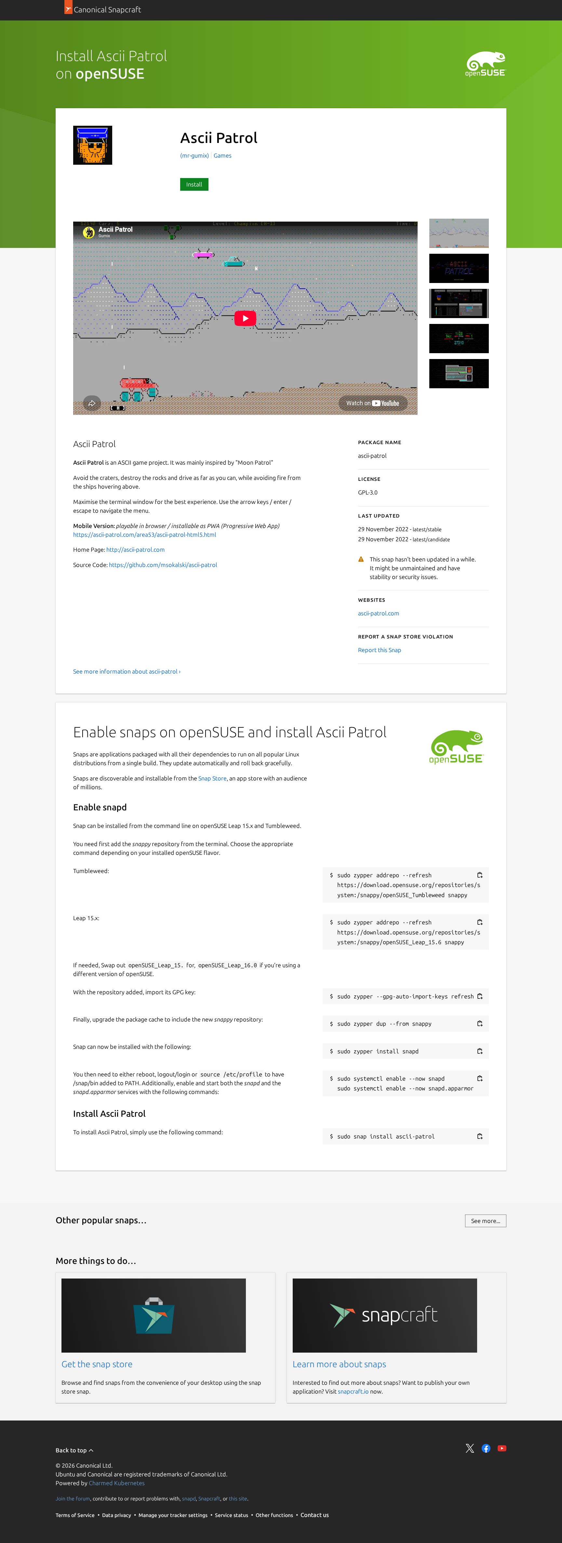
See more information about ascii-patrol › (127, 671)
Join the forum (73, 1498)
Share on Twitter (470, 1448)
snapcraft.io (353, 1391)
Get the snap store (97, 1364)
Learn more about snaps (339, 1364)
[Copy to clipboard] (480, 875)
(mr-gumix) (195, 155)
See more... (485, 1220)
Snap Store (212, 778)
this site (238, 1498)
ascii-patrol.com (378, 613)
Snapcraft (209, 1498)
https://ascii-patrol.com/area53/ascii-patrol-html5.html (144, 534)
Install (194, 184)
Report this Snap (379, 650)
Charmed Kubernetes (117, 1483)
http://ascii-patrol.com (135, 549)
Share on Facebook (486, 1448)
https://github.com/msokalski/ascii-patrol (163, 564)
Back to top (72, 1450)
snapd (189, 1498)
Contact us (315, 1514)
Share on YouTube (502, 1448)
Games (223, 155)
